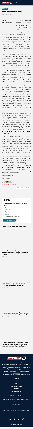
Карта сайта (19, 395)
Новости (16, 381)
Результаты (19, 220)
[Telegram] (11, 182)
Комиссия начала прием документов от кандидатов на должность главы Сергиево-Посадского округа (16, 284)
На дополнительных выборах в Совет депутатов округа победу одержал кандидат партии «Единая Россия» (15, 344)
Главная (16, 378)
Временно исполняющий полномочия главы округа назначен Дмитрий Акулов (16, 314)
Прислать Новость (16, 404)
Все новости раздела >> (23, 187)
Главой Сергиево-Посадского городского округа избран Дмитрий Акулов (15, 252)
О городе (16, 388)
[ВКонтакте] (2, 182)
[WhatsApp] (9, 182)
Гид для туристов (16, 386)
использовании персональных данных (20, 374)
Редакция (12, 395)
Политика (4, 8)
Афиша (16, 383)
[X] (7, 182)
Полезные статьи (16, 391)
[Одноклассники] (5, 182)
